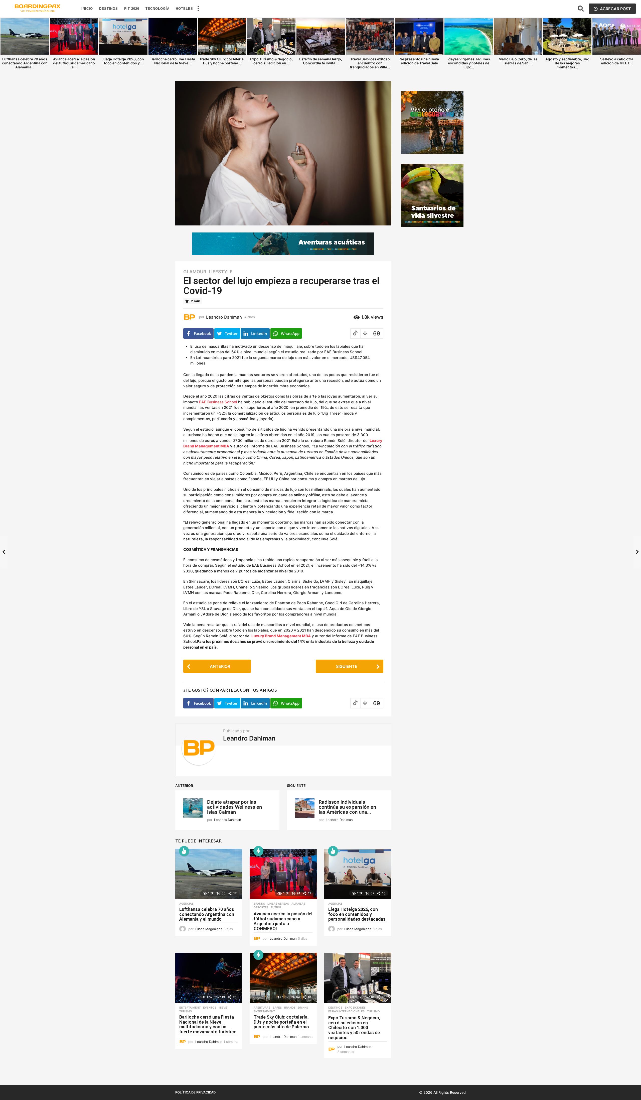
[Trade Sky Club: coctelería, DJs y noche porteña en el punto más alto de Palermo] (283, 978)
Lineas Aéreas (278, 903)
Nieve (223, 1007)
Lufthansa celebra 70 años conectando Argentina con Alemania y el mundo (206, 914)
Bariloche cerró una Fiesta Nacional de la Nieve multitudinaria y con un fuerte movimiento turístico (208, 1024)
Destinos (108, 9)
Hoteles (184, 9)
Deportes (261, 907)
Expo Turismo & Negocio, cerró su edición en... (271, 61)
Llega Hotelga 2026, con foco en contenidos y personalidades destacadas (357, 914)
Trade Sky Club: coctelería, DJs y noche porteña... (222, 61)
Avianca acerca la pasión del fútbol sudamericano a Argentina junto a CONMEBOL (283, 921)
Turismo (185, 1011)
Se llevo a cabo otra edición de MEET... (616, 61)
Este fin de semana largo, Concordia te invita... (320, 61)
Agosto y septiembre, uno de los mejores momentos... (567, 63)
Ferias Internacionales (346, 1011)
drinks (303, 1007)
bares (277, 1007)
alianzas (298, 903)
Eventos (209, 1007)
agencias (186, 903)
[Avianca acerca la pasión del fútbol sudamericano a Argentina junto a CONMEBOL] (283, 874)
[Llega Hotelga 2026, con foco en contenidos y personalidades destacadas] (357, 874)
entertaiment (190, 1007)
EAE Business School (218, 402)
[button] (198, 9)
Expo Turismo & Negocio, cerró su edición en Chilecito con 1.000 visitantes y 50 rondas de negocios (354, 1027)
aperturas (262, 1007)
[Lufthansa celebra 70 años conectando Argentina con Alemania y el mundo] (208, 874)
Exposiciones (355, 1007)
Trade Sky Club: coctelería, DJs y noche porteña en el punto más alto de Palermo (281, 1022)
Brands (259, 903)
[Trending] (258, 851)
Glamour (194, 271)
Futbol (276, 907)
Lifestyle (221, 271)
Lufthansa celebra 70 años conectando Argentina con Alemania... (25, 63)
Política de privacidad (195, 1092)
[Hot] (184, 851)
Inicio (87, 9)
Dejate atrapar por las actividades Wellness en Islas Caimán (234, 807)
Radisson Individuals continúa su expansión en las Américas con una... (347, 807)
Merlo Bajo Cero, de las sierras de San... (518, 61)
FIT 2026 (131, 9)
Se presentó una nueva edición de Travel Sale (419, 61)
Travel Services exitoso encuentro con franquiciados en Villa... (370, 63)
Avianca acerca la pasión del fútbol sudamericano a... (74, 63)
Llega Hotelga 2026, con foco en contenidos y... (123, 61)
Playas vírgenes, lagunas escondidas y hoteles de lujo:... (468, 63)
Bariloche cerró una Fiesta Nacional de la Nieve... (172, 61)
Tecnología (157, 9)
